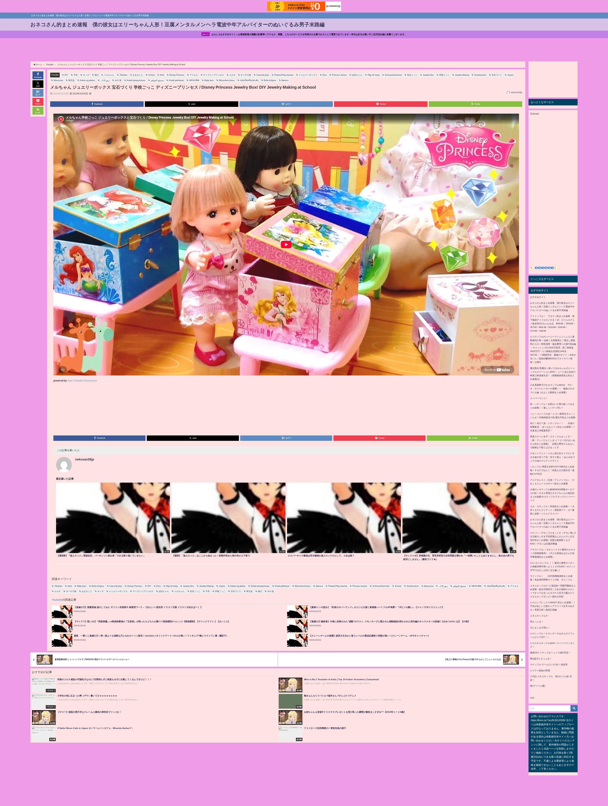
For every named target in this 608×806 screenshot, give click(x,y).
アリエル (194, 75)
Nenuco (285, 80)
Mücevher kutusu (227, 80)
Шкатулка (58, 80)
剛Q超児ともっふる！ (541, 659)
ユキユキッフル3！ (539, 616)
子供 (75, 75)
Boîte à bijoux (270, 80)
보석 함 (118, 80)
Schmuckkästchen (393, 75)
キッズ (86, 75)
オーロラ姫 (246, 75)
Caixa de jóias (262, 75)
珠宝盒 (71, 80)
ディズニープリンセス (213, 75)
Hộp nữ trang (373, 75)
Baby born (209, 80)
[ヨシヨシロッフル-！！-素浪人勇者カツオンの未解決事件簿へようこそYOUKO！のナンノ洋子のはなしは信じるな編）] (553, 566)
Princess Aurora (339, 75)
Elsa (325, 75)
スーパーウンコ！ (539, 398)
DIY (66, 75)
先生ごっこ (412, 75)
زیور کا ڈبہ (104, 80)
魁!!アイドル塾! (537, 686)
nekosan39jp (516, 92)
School (151, 75)
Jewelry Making (462, 75)
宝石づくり (497, 75)
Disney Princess (176, 75)
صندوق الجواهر (157, 80)
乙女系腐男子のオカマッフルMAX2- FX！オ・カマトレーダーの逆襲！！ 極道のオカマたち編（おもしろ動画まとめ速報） (552, 388)
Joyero (510, 75)
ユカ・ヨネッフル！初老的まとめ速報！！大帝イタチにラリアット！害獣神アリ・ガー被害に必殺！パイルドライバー (552, 510)
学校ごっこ (444, 75)
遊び (97, 75)
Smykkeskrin (480, 75)
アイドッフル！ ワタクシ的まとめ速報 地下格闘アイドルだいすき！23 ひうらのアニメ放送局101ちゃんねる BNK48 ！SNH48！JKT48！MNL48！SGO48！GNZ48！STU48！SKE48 (552, 323)
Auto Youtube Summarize (82, 380)
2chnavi (534, 113)
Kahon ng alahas (87, 80)
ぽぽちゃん (357, 75)
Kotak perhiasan (176, 80)
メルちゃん (109, 75)
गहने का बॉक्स (194, 80)
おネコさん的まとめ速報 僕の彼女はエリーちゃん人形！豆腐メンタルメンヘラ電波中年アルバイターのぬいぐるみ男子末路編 (552, 306)
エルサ (232, 75)
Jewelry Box (428, 75)
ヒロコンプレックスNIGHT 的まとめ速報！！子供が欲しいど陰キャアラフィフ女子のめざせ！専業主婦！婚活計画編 (552, 606)
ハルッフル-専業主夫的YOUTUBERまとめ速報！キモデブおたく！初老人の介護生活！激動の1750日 (552, 470)
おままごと (138, 75)
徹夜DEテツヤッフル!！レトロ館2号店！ (550, 653)
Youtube (55, 75)
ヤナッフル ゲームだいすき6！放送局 (548, 664)
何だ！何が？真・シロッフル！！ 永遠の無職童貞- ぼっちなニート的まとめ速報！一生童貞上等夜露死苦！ (552, 427)
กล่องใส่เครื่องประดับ (249, 80)
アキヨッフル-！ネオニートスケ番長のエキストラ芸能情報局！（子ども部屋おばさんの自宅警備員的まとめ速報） (552, 553)
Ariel (162, 75)
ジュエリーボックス (308, 75)
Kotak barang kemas (136, 80)
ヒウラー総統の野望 (540, 670)
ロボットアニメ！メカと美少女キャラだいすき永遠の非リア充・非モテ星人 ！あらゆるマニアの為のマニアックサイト (552, 457)
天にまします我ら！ (540, 628)
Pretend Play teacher (283, 75)
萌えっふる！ (536, 621)
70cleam (123, 75)
